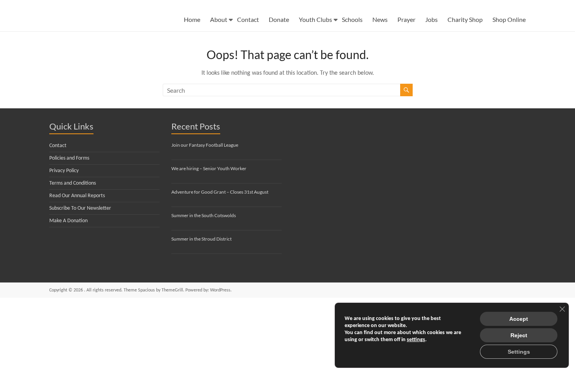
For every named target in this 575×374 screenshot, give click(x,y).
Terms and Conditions (72, 183)
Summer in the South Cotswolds (203, 215)
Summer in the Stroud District (201, 239)
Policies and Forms (69, 158)
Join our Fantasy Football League (204, 145)
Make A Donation (68, 221)
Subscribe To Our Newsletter (80, 208)
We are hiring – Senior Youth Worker (208, 168)
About (218, 19)
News (380, 19)
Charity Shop (465, 19)
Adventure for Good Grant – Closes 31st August (219, 192)
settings (416, 340)
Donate (279, 19)
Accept (518, 319)
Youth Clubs (315, 19)
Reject (518, 335)
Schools (352, 19)
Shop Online (509, 19)
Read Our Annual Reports (77, 196)
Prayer (406, 19)
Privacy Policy (64, 171)
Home (192, 19)
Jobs (431, 19)
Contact (248, 19)
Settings (519, 352)
